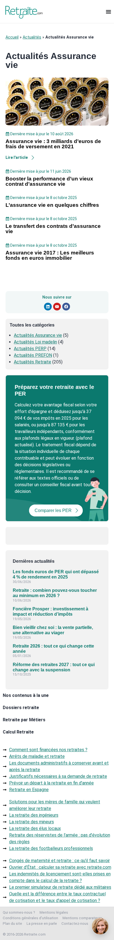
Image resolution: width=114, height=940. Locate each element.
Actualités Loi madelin (35, 342)
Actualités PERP (30, 348)
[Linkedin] (48, 306)
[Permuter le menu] (108, 11)
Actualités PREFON (33, 355)
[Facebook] (66, 306)
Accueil (12, 37)
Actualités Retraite (32, 362)
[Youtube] (57, 306)
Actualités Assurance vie (38, 335)
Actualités (32, 37)
